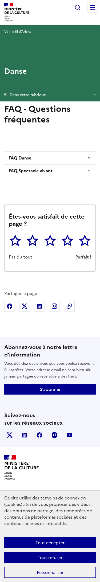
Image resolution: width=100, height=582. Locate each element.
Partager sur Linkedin (39, 306)
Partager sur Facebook (9, 306)
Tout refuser (50, 557)
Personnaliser (50, 572)
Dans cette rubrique (28, 95)
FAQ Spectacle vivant (31, 170)
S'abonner (50, 389)
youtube (69, 435)
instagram (54, 435)
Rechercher (77, 7)
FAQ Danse (20, 158)
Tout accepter (50, 542)
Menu (92, 7)
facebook (39, 435)
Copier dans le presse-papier (69, 306)
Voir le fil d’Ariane (17, 31)
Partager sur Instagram (54, 306)
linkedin (24, 435)
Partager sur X (24, 306)
